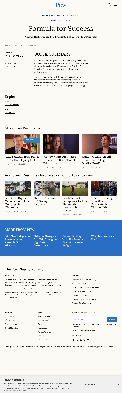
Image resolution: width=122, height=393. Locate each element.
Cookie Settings (90, 384)
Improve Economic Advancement (66, 175)
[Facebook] (73, 340)
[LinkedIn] (81, 340)
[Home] (25, 269)
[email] (17, 56)
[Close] (118, 384)
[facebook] (6, 56)
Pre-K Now (31, 128)
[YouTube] (87, 340)
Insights (8, 312)
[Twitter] (84, 340)
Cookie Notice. (22, 390)
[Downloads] (115, 50)
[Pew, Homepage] (61, 4)
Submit (112, 319)
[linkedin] (10, 56)
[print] (21, 56)
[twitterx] (14, 56)
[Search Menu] (109, 5)
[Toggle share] (109, 50)
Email (73, 315)
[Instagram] (77, 340)
